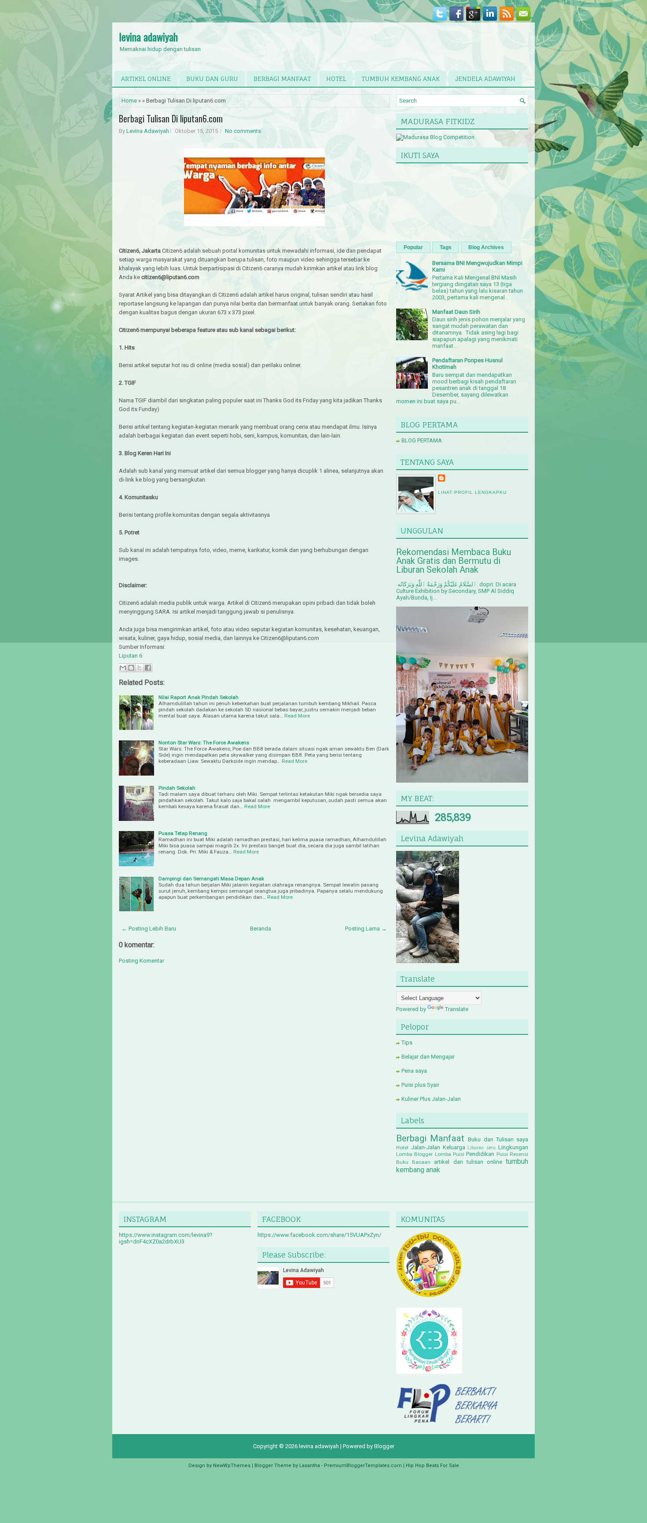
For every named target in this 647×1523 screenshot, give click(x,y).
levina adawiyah (148, 36)
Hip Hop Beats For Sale (432, 1465)
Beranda (260, 928)
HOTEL (336, 78)
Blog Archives (486, 247)
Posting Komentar (141, 960)
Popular (413, 247)
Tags (446, 247)
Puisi (502, 1154)
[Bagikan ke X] (139, 667)
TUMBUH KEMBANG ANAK (400, 78)
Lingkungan (513, 1147)
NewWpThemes (231, 1465)
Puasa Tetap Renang (182, 833)
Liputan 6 (130, 655)
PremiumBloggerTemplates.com (363, 1465)
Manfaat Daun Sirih (456, 312)
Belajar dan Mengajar (428, 1056)
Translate (456, 1009)
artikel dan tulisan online (468, 1162)
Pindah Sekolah (176, 788)
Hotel (402, 1147)
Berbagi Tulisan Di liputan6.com (171, 118)
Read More (297, 716)
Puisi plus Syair (420, 1085)
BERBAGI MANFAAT (282, 78)
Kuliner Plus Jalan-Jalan (431, 1099)
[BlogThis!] (131, 667)
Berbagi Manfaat (430, 1138)
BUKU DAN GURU (212, 78)
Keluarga (454, 1147)
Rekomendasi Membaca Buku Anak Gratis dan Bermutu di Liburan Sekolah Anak (453, 561)
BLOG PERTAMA (421, 440)
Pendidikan (480, 1154)
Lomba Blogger (414, 1154)
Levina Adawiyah (147, 131)
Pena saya (414, 1070)
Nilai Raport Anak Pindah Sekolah (198, 697)
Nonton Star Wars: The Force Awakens (203, 742)
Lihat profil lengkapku (472, 492)
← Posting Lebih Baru (148, 928)
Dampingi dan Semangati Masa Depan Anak (211, 879)
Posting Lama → (366, 928)
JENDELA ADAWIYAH (485, 78)
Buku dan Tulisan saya (498, 1139)
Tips (406, 1042)
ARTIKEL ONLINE (146, 78)
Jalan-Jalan (425, 1147)
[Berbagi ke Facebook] (147, 667)
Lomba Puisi (449, 1154)
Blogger (384, 1446)
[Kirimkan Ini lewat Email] (122, 667)
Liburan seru (481, 1148)
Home (129, 100)
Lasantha (309, 1465)
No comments (243, 131)
